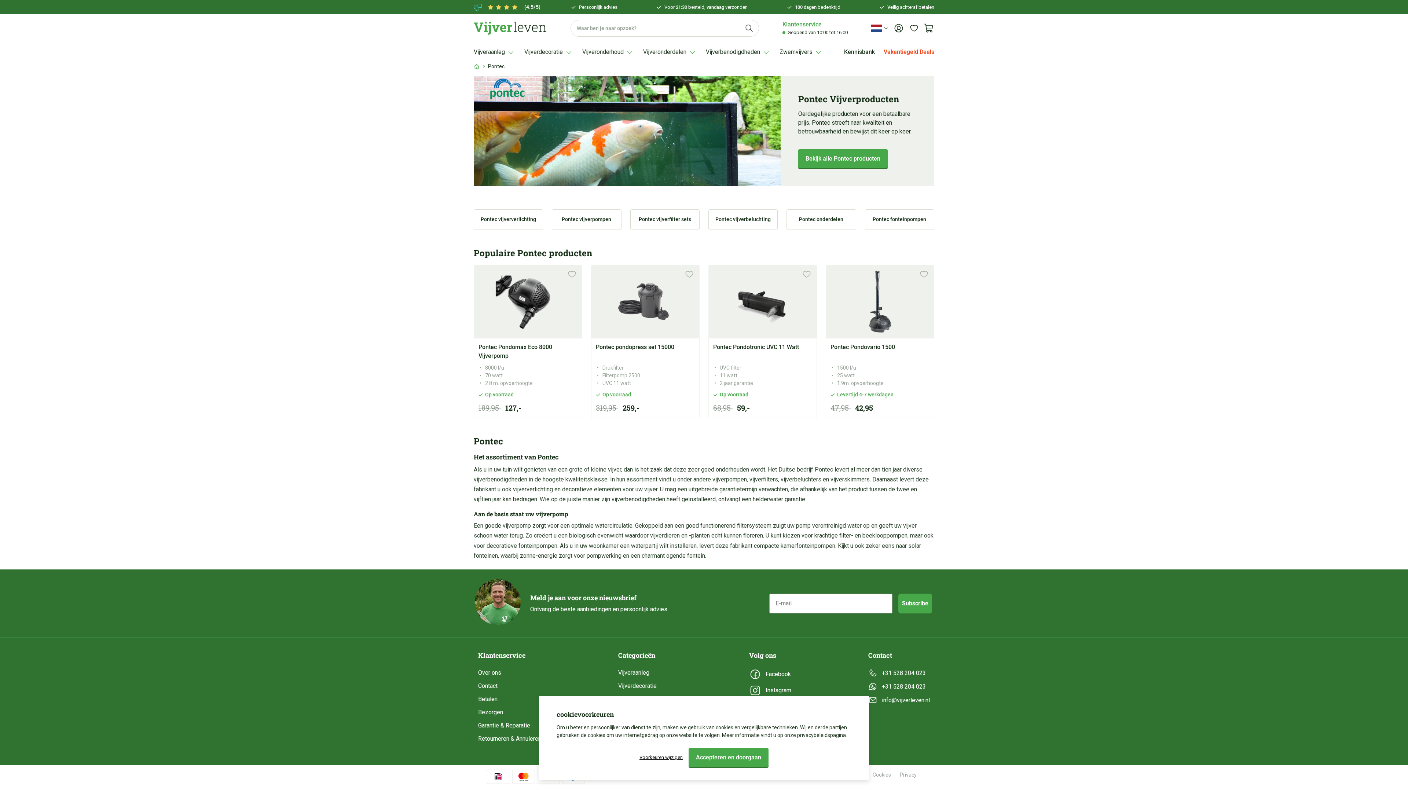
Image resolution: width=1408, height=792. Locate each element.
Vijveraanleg (633, 672)
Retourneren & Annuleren (509, 738)
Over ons (489, 672)
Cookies (882, 775)
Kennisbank (859, 51)
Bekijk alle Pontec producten (843, 158)
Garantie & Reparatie (504, 725)
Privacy (908, 775)
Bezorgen (490, 712)
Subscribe (915, 603)
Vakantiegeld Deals (909, 51)
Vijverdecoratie (637, 685)
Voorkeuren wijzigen (661, 757)
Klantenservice (802, 24)
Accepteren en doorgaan (728, 757)
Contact (488, 685)
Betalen (488, 699)
